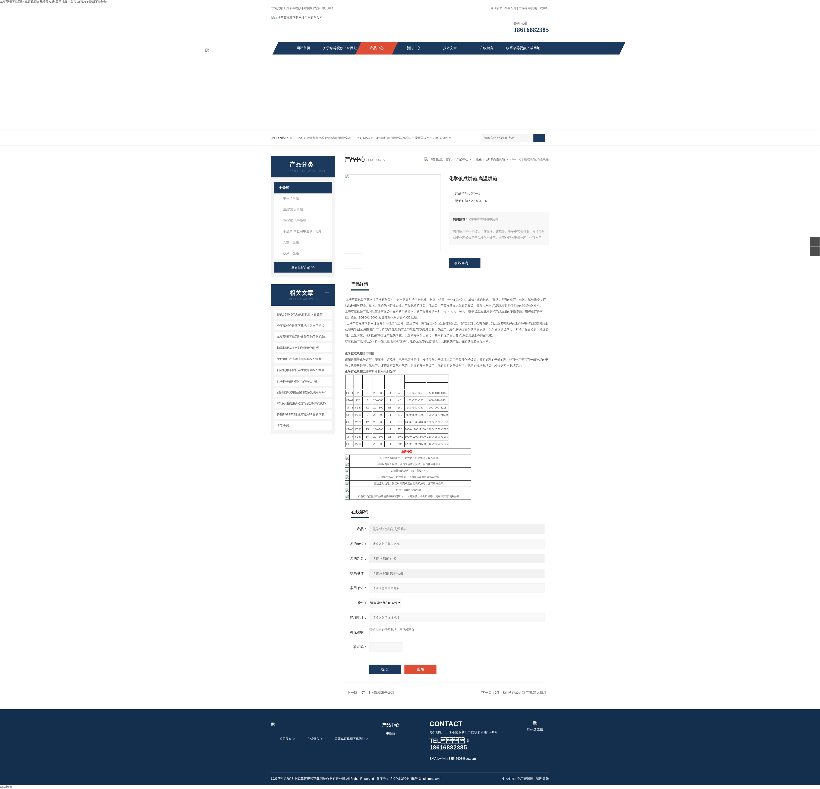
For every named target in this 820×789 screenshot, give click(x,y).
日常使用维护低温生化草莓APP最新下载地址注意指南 (304, 370)
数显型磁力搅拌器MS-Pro (342, 138)
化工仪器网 (525, 778)
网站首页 (303, 48)
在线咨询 (461, 263)
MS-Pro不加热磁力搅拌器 (307, 138)
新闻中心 (413, 48)
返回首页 (497, 8)
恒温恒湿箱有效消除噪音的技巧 (298, 348)
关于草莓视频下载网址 (340, 48)
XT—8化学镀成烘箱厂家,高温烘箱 (521, 693)
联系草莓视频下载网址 (534, 8)
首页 (449, 159)
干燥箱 (284, 188)
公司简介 (286, 738)
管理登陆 (542, 778)
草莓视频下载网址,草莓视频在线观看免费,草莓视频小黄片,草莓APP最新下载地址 (53, 1)
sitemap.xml (431, 778)
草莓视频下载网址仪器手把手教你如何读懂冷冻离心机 (304, 336)
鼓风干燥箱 (291, 253)
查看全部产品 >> (303, 267)
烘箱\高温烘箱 (293, 209)
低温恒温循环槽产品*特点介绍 (297, 381)
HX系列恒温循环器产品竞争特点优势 (301, 403)
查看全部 (283, 425)
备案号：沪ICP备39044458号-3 (398, 778)
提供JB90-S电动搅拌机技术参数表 (300, 314)
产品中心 (377, 48)
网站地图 (6, 787)
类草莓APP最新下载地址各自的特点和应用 (304, 325)
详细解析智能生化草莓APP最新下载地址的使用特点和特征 (304, 414)
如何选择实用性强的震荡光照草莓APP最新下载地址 (304, 392)
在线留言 (510, 8)
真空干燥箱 (291, 242)
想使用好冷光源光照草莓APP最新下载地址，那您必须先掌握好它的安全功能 (304, 359)
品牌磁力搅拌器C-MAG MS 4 (422, 138)
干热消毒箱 (291, 199)
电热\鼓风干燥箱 (294, 220)
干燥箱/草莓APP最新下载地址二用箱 (307, 231)
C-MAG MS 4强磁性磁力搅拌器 (381, 138)
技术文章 (450, 48)
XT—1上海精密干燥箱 (377, 693)
